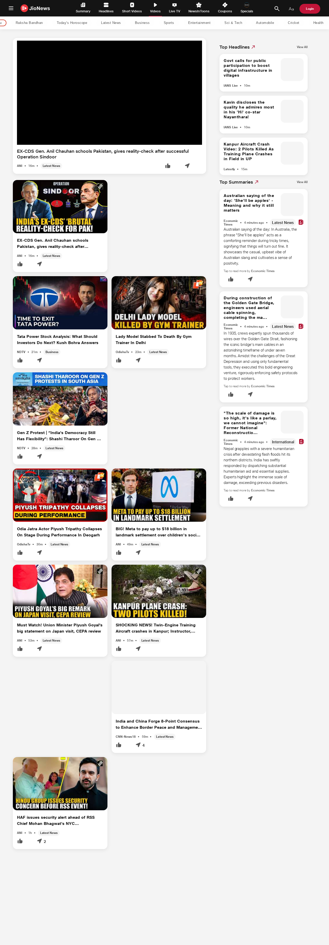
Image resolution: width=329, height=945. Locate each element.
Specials (247, 11)
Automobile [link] (265, 23)
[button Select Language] (291, 9)
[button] (168, 166)
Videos (155, 11)
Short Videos (132, 11)
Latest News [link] (111, 23)
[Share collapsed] (187, 166)
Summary (83, 11)
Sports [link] (169, 23)
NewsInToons (198, 11)
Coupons (225, 11)
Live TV (174, 11)
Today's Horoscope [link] (72, 23)
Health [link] (318, 23)
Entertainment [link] (199, 23)
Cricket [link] (293, 23)
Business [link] (142, 23)
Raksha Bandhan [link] (29, 23)
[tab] (27, 23)
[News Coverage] (301, 222)
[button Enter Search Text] (277, 9)
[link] (302, 47)
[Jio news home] (35, 8)
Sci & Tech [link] (233, 23)
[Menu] (11, 8)
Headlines (106, 11)
